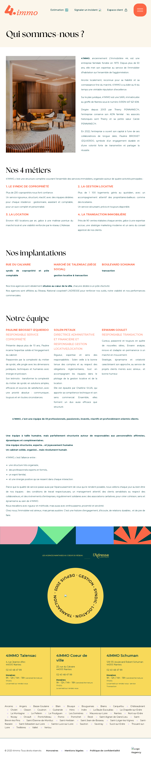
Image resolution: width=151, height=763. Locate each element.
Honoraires (52, 750)
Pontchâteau (44, 717)
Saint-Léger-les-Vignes (122, 720)
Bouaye (71, 706)
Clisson (27, 709)
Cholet (14, 709)
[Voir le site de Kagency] (139, 750)
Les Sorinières (76, 713)
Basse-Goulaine (41, 706)
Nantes (118, 713)
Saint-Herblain (67, 720)
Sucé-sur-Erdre (117, 724)
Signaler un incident (86, 10)
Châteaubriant (137, 706)
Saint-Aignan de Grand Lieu (114, 717)
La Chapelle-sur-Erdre (131, 709)
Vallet (35, 727)
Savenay (99, 724)
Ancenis (9, 706)
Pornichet (76, 717)
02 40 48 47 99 (14, 670)
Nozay (14, 717)
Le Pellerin (36, 713)
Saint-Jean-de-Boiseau (92, 720)
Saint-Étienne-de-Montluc (40, 720)
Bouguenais (88, 706)
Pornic (61, 717)
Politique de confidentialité (105, 750)
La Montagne (18, 713)
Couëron (41, 709)
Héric (72, 709)
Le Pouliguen (55, 713)
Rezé (90, 717)
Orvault (27, 717)
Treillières (21, 727)
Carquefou (118, 706)
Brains (103, 706)
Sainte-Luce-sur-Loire (62, 724)
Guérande (58, 709)
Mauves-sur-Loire (98, 713)
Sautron (84, 724)
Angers (23, 706)
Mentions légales (74, 750)
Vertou (47, 727)
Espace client (115, 10)
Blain (58, 706)
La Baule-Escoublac (103, 709)
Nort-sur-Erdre (135, 713)
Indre (84, 709)
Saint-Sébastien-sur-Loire (32, 724)
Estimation (57, 10)
